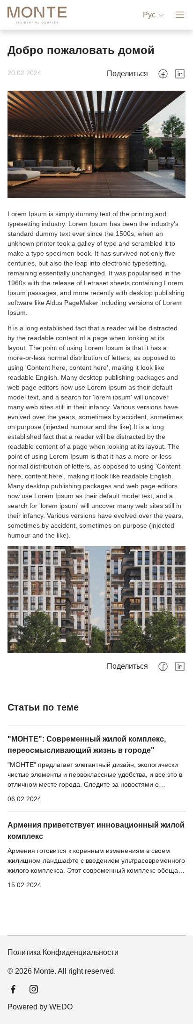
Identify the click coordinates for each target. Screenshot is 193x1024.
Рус (149, 15)
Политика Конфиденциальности (63, 952)
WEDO (61, 1007)
